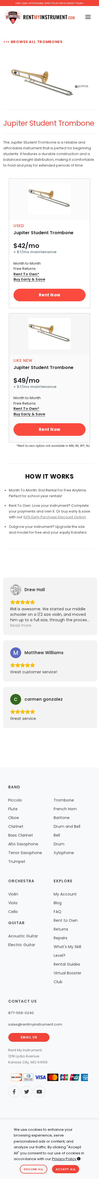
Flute (13, 809)
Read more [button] (20, 625)
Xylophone (64, 852)
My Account (65, 894)
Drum (59, 844)
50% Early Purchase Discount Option (54, 517)
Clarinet (15, 826)
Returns (61, 929)
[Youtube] (39, 1091)
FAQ (57, 911)
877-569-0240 (21, 1012)
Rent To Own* (26, 274)
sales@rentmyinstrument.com (35, 1024)
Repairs (60, 938)
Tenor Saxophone (25, 852)
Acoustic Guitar (23, 936)
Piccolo (15, 800)
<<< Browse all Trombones (33, 41)
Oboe (13, 817)
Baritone (62, 817)
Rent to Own (66, 920)
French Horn (65, 809)
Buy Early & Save (29, 279)
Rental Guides (67, 964)
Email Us (29, 1037)
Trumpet (16, 861)
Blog (58, 903)
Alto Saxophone (23, 844)
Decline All (33, 1169)
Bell (57, 835)
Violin (13, 894)
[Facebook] (14, 1091)
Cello (13, 911)
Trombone (64, 800)
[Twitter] (26, 1091)
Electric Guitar (21, 945)
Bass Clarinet (20, 835)
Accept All (66, 1169)
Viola (12, 903)
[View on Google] (15, 589)
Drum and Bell (67, 826)
